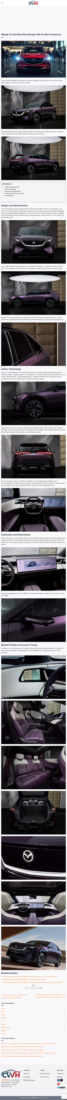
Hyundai (3, 1018)
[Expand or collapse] (64, 184)
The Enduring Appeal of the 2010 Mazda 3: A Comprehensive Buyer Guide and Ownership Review (33, 982)
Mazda (3, 1024)
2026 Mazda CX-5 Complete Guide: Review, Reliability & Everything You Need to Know (28, 1053)
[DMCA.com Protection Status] (61, 1087)
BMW (2, 1008)
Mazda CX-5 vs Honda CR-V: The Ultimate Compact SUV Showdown (22, 1050)
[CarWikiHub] (33, 3)
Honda (3, 1015)
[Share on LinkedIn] (41, 988)
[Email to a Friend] (35, 988)
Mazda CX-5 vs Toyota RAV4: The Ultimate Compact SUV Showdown (22, 1046)
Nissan (3, 1030)
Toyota (3, 1034)
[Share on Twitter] (32, 988)
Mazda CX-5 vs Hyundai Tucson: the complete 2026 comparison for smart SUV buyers (28, 1043)
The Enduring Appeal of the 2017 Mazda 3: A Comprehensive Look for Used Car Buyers (30, 976)
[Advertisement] (33, 18)
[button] (2, 3)
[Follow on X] (61, 1080)
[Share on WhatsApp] (26, 988)
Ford (2, 1011)
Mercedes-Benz (6, 1027)
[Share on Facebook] (29, 988)
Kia (2, 1021)
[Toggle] (65, 1008)
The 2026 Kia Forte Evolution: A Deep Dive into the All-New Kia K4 (22, 1056)
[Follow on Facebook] (58, 1080)
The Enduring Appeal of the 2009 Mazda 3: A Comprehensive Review (24, 979)
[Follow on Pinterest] (58, 1084)
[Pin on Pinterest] (38, 988)
